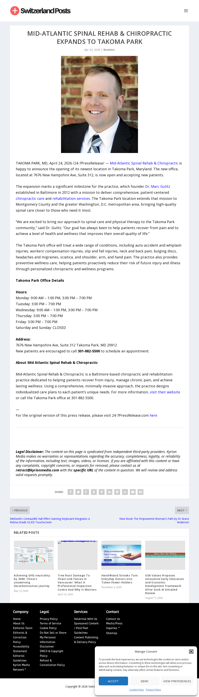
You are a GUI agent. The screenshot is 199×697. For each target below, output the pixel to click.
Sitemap (111, 633)
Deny (144, 681)
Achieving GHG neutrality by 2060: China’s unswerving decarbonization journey (32, 581)
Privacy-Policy (153, 689)
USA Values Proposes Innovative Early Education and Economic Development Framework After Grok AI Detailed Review (164, 584)
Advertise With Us (85, 619)
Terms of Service (50, 623)
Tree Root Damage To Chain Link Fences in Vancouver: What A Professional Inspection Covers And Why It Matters (77, 582)
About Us (18, 623)
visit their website (165, 392)
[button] (191, 652)
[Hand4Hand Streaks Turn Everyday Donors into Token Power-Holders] (121, 555)
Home (17, 619)
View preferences (177, 681)
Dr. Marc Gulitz (157, 186)
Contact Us (113, 619)
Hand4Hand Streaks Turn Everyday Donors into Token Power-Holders (119, 579)
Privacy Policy (49, 619)
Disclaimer (47, 646)
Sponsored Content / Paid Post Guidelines (86, 628)
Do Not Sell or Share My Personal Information (53, 637)
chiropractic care (30, 198)
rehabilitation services (71, 198)
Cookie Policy (136, 689)
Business (109, 49)
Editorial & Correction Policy (20, 637)
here (153, 415)
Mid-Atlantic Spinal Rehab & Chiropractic (144, 163)
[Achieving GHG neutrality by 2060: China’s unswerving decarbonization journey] (34, 555)
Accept (113, 681)
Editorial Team (22, 628)
